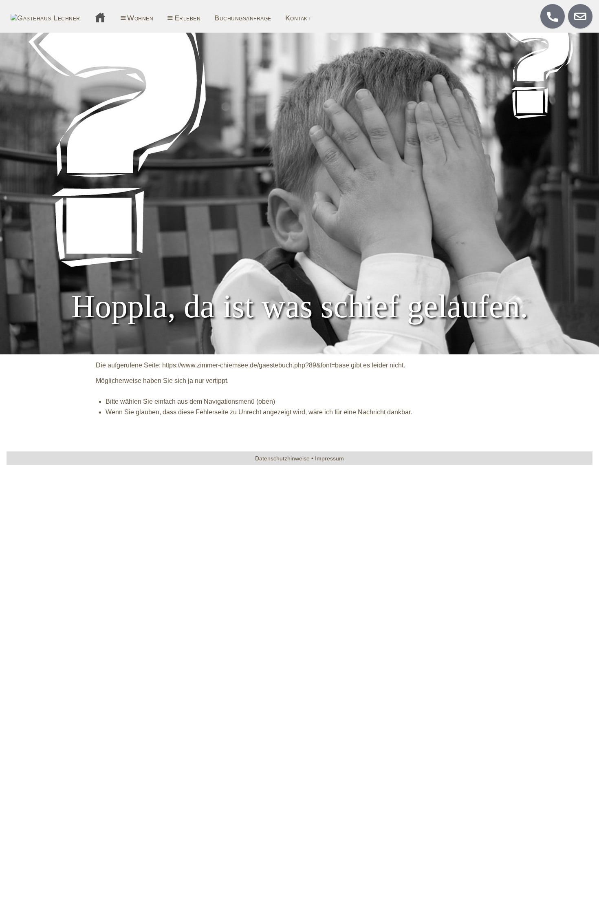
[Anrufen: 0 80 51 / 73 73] (552, 16)
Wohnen (132, 16)
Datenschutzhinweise (282, 458)
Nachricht (371, 412)
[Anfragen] (580, 16)
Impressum (329, 458)
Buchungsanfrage (242, 18)
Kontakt (298, 18)
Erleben (179, 16)
